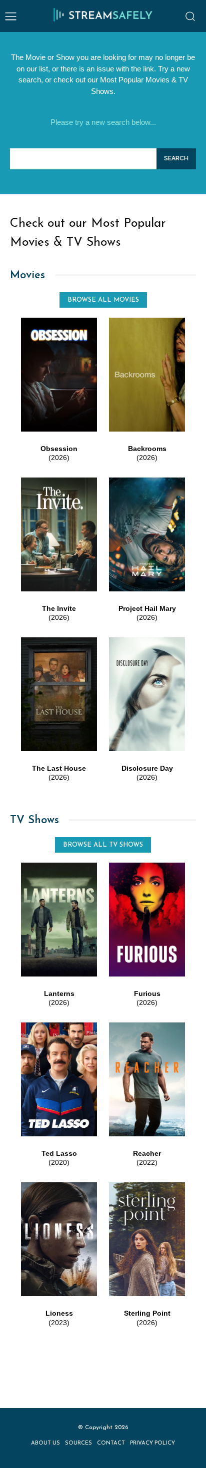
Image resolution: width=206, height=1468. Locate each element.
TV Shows (34, 820)
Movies (27, 275)
